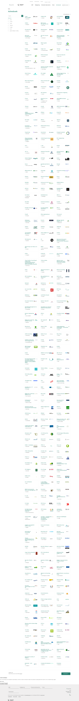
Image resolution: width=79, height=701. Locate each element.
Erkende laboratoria (45, 4)
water (11, 23)
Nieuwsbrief (65, 673)
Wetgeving (37, 4)
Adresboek (58, 4)
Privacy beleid (15, 696)
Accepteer (2, 683)
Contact (19, 696)
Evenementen (36, 1)
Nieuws (42, 1)
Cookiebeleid (10, 696)
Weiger (6, 683)
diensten (11, 25)
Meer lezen (2, 681)
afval (11, 19)
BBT (32, 4)
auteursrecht (42, 695)
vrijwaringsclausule (27, 695)
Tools (53, 4)
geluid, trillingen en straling (14, 30)
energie (11, 27)
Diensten (9, 18)
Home (9, 8)
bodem (11, 21)
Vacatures (31, 1)
